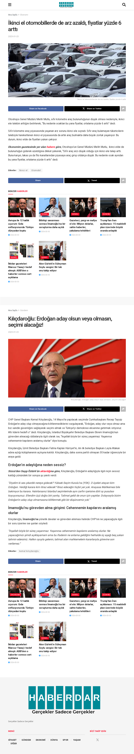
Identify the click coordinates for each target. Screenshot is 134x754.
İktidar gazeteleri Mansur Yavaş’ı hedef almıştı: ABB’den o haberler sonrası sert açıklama (20, 270)
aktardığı (45, 471)
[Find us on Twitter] (97, 740)
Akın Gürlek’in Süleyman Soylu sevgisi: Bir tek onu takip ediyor (52, 267)
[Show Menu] (9, 5)
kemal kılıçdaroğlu (29, 551)
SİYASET (12, 740)
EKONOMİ (40, 740)
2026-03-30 (14, 235)
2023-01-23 (13, 36)
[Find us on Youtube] (103, 740)
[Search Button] (124, 5)
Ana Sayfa (12, 15)
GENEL (45, 214)
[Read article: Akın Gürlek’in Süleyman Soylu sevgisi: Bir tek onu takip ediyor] (52, 250)
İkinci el (23, 170)
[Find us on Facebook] (91, 740)
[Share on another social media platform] (123, 108)
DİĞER (14, 743)
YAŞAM (77, 740)
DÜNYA (106, 214)
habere (51, 146)
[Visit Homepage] (67, 5)
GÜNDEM (26, 740)
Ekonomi (24, 15)
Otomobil (36, 170)
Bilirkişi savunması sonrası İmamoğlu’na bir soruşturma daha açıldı (52, 224)
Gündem (24, 310)
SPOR (65, 740)
